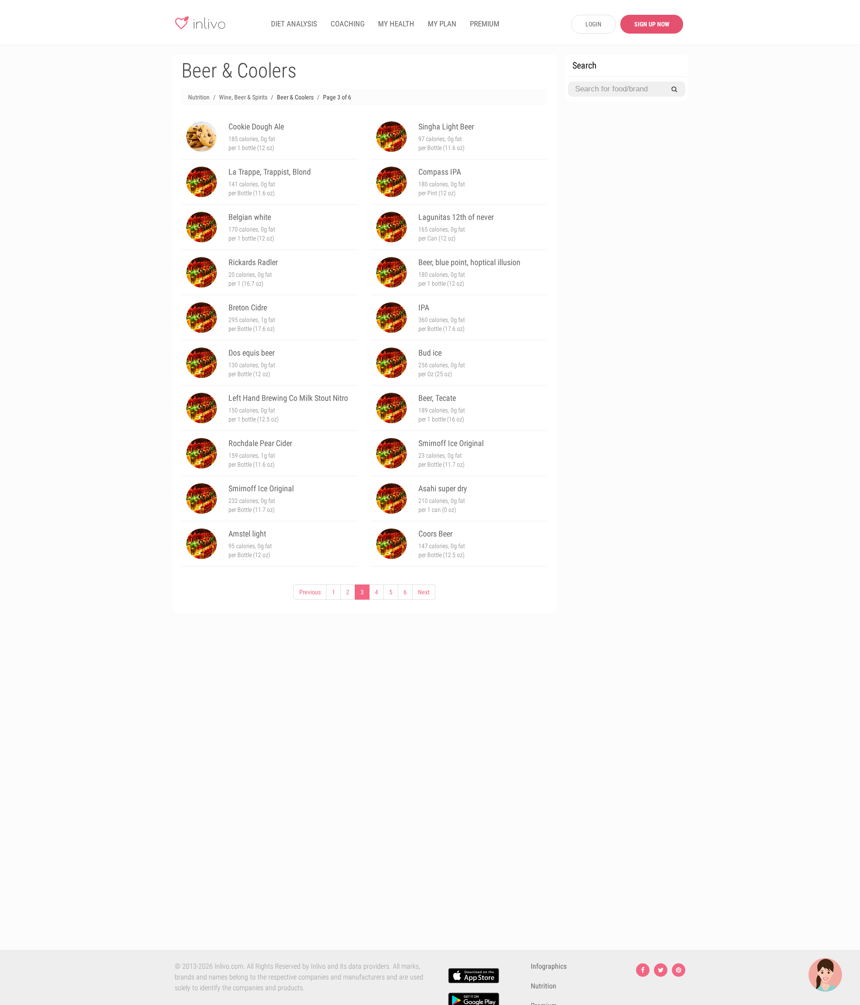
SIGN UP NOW (651, 24)
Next (424, 592)
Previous (310, 592)
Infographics (549, 966)
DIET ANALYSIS (294, 23)
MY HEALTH (396, 23)
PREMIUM (484, 23)
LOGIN (593, 24)
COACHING (348, 23)
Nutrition (543, 986)
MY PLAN (442, 23)
